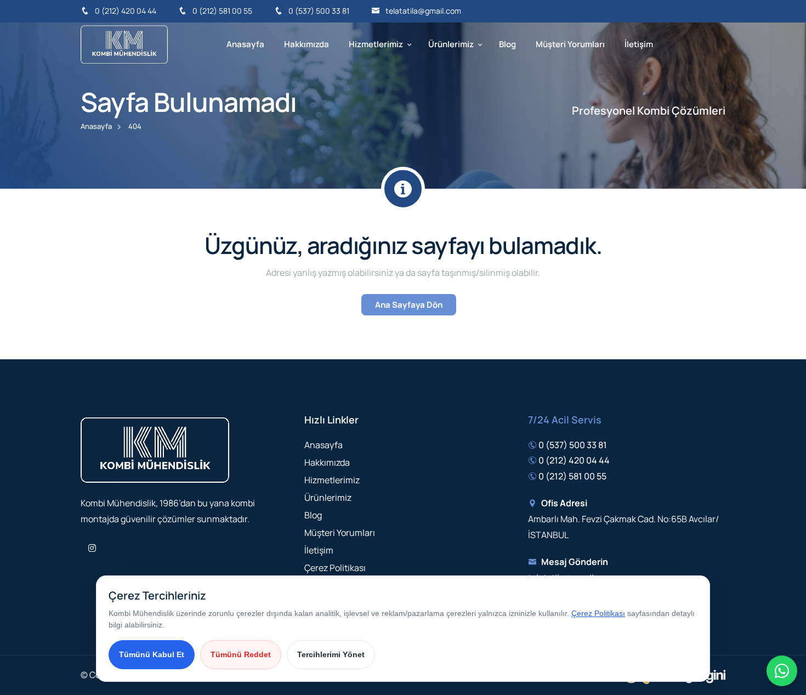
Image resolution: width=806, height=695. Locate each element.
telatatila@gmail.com (423, 10)
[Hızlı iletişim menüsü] (782, 671)
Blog (507, 44)
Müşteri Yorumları (570, 44)
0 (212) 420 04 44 (125, 10)
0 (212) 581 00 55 (222, 10)
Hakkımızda (306, 44)
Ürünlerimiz (451, 44)
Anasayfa (245, 44)
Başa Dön (25, 350)
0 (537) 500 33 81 (318, 10)
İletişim (639, 44)
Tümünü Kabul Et (151, 654)
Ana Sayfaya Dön (408, 304)
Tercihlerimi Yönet (331, 654)
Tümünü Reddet (241, 654)
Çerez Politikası (335, 568)
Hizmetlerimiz (376, 44)
